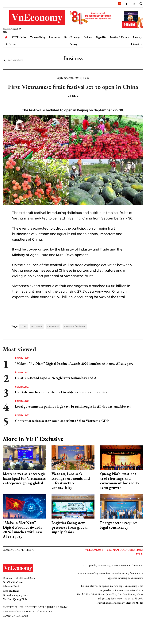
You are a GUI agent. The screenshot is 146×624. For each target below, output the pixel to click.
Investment (54, 37)
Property (137, 37)
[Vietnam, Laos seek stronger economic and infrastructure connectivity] (73, 457)
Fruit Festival (53, 326)
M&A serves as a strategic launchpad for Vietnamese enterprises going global (24, 478)
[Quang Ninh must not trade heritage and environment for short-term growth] (121, 457)
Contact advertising (18, 549)
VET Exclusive (19, 37)
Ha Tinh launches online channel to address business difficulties (61, 392)
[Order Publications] (132, 19)
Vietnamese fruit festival (74, 326)
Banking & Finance (119, 37)
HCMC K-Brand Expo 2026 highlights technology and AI (56, 378)
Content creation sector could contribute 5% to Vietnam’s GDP (62, 420)
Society (73, 44)
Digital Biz (101, 37)
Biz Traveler (10, 44)
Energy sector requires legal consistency (118, 525)
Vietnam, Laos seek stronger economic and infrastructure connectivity (71, 480)
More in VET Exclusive (33, 439)
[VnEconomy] (119, 3)
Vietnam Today (37, 37)
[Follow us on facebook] (126, 4)
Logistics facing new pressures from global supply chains (69, 527)
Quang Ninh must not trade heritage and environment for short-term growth (119, 480)
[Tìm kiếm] (141, 4)
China (23, 326)
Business (87, 37)
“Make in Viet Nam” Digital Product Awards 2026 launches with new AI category (74, 363)
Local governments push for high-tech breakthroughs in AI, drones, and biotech (73, 406)
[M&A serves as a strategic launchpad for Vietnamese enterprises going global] (24, 457)
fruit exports (36, 326)
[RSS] (134, 4)
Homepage (15, 60)
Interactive (136, 44)
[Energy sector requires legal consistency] (121, 506)
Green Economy (72, 37)
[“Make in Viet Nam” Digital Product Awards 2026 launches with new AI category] (24, 506)
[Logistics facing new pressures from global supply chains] (73, 506)
